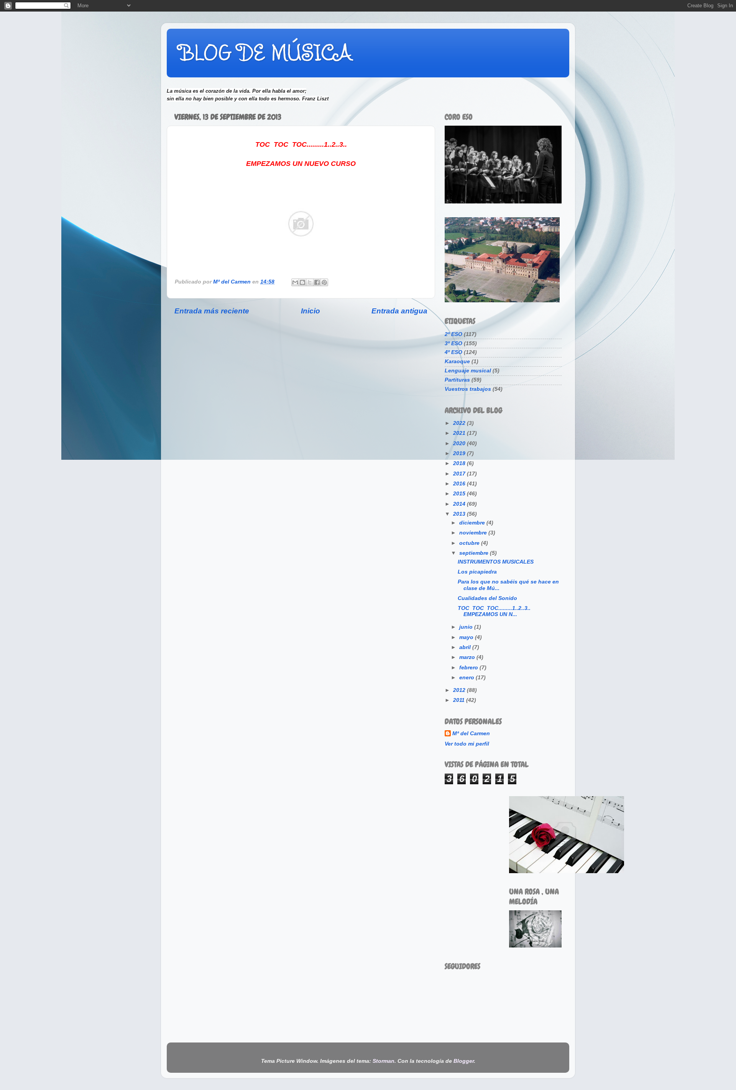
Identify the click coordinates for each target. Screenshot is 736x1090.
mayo (467, 637)
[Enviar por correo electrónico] (295, 282)
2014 (460, 504)
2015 (460, 494)
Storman (383, 1061)
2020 (460, 443)
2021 (460, 433)
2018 (460, 463)
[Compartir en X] (310, 282)
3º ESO (453, 343)
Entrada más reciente (211, 311)
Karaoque (457, 361)
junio (466, 627)
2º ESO (453, 334)
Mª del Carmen (471, 733)
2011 (459, 700)
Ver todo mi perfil (467, 744)
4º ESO (453, 352)
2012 (460, 690)
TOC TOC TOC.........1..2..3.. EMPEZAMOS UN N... (494, 611)
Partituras (457, 380)
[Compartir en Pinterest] (324, 282)
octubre (470, 543)
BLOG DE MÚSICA (265, 52)
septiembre (474, 553)
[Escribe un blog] (302, 282)
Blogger (463, 1061)
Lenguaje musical (468, 371)
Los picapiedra (477, 572)
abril (465, 647)
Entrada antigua (399, 311)
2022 (460, 423)
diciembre (472, 523)
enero (467, 677)
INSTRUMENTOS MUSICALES (496, 562)
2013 (460, 514)
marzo (467, 657)
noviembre (473, 533)
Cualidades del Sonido (487, 598)
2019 (460, 453)
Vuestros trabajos (468, 389)
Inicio (310, 311)
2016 (460, 484)
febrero (469, 667)
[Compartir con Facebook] (317, 282)
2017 (460, 474)
